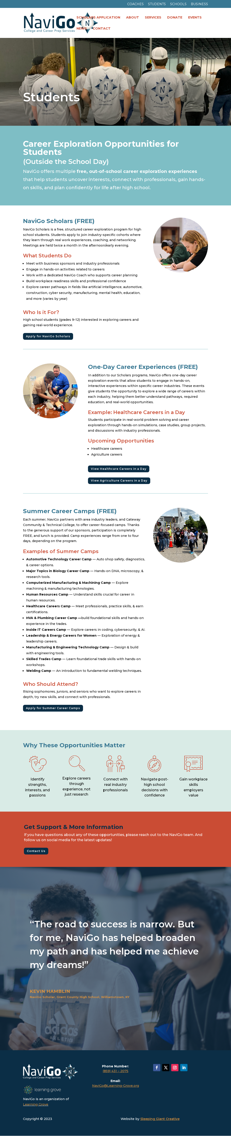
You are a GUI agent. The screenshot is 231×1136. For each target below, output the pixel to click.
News (81, 28)
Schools (178, 4)
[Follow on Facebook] (156, 1067)
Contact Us (36, 851)
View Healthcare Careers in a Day (118, 468)
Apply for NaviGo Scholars (48, 336)
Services (153, 17)
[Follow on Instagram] (174, 1067)
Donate (174, 17)
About (132, 17)
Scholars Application (98, 17)
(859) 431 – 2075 (115, 1071)
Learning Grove (35, 1104)
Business (199, 4)
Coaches (135, 4)
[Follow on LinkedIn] (183, 1067)
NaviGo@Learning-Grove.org (115, 1086)
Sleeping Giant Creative (160, 1119)
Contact (102, 28)
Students (157, 4)
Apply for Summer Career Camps (53, 708)
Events (195, 17)
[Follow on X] (165, 1067)
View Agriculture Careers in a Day (119, 480)
